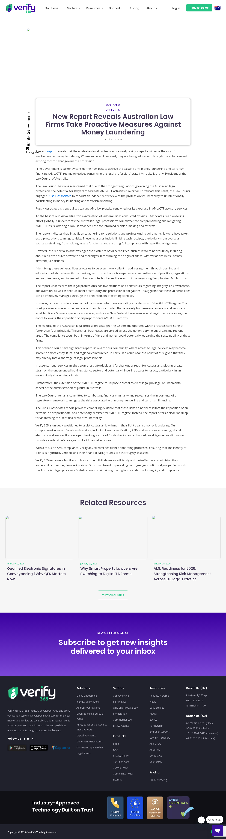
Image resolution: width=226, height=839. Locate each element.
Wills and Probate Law (125, 707)
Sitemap (117, 779)
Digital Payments (86, 735)
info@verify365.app (197, 695)
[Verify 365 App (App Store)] (39, 750)
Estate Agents (121, 725)
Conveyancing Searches (89, 747)
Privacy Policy (121, 755)
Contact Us (156, 755)
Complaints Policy (123, 773)
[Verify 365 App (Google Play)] (18, 750)
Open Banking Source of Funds (90, 716)
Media (153, 713)
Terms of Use (121, 761)
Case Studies (157, 707)
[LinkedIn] (32, 738)
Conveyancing (121, 695)
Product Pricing (158, 780)
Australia (113, 104)
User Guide (156, 761)
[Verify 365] (21, 8)
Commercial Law (122, 719)
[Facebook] (24, 738)
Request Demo (199, 8)
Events (153, 719)
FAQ (115, 749)
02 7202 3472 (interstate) (200, 738)
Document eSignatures (89, 741)
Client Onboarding (86, 695)
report (51, 151)
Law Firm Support (160, 737)
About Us (155, 749)
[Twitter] (28, 738)
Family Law (119, 701)
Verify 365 (113, 110)
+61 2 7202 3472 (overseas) (202, 733)
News (153, 701)
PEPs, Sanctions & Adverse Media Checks (91, 727)
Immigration (120, 713)
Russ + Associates (59, 196)
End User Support (160, 731)
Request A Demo (159, 695)
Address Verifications (88, 707)
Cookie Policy (120, 767)
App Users (155, 743)
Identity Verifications (88, 701)
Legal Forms (83, 753)
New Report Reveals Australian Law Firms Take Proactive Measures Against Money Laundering (113, 124)
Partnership (156, 725)
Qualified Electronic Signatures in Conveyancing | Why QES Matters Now (36, 574)
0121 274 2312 (194, 700)
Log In (116, 743)
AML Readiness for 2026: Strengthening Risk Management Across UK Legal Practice (182, 574)
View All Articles (113, 595)
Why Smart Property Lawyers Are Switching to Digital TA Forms (109, 571)
